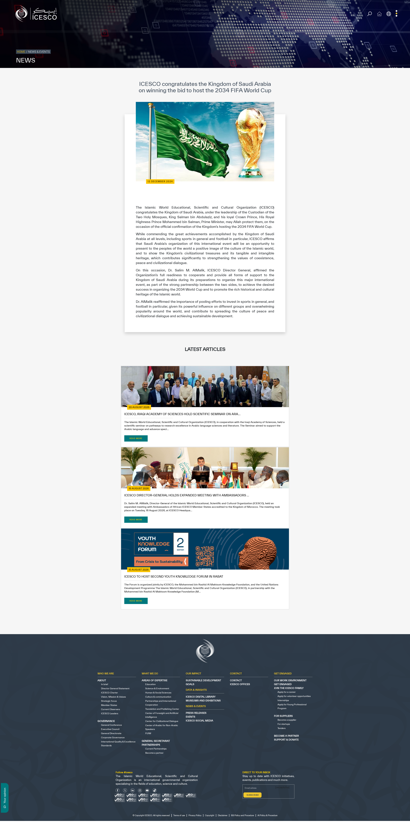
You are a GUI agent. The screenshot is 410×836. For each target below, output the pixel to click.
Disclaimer (354, 74)
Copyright (341, 74)
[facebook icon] (118, 790)
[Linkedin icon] (132, 790)
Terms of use (312, 74)
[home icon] (379, 13)
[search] (369, 14)
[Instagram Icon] (140, 790)
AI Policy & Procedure (398, 74)
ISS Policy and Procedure (373, 74)
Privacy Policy (327, 74)
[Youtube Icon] (147, 790)
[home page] (37, 13)
